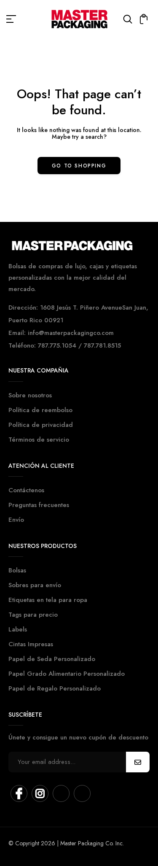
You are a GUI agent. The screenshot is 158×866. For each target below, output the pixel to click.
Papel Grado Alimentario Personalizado (66, 673)
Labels (17, 629)
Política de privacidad (40, 424)
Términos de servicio (38, 439)
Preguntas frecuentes (38, 505)
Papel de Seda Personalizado (51, 659)
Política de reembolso (40, 410)
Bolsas (17, 570)
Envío (16, 519)
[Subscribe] (138, 762)
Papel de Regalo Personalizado (54, 688)
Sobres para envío (34, 585)
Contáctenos (26, 490)
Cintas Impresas (30, 644)
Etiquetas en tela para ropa (47, 599)
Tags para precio (33, 614)
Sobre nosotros (30, 395)
